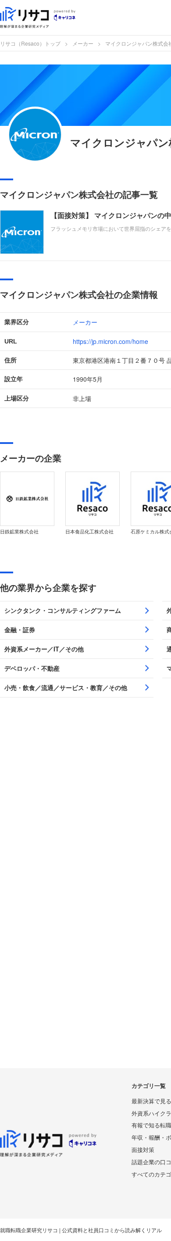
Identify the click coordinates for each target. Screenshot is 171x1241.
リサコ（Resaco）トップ (30, 43)
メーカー (82, 43)
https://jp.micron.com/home (110, 341)
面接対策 (143, 1149)
